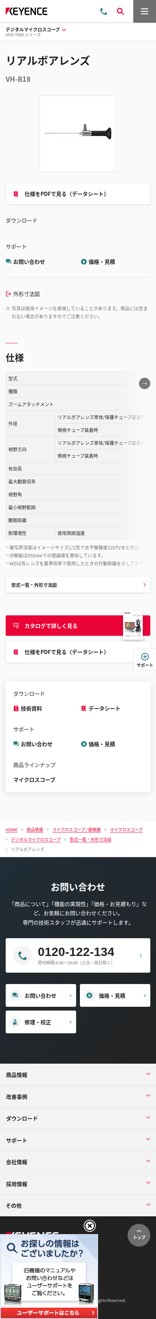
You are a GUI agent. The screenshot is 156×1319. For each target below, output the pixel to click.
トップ (139, 1237)
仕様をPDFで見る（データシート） (67, 193)
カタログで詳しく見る (51, 625)
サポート (145, 665)
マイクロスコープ (34, 779)
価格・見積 (102, 261)
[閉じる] (89, 1225)
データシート (104, 708)
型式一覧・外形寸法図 (34, 585)
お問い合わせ (29, 261)
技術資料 (31, 708)
